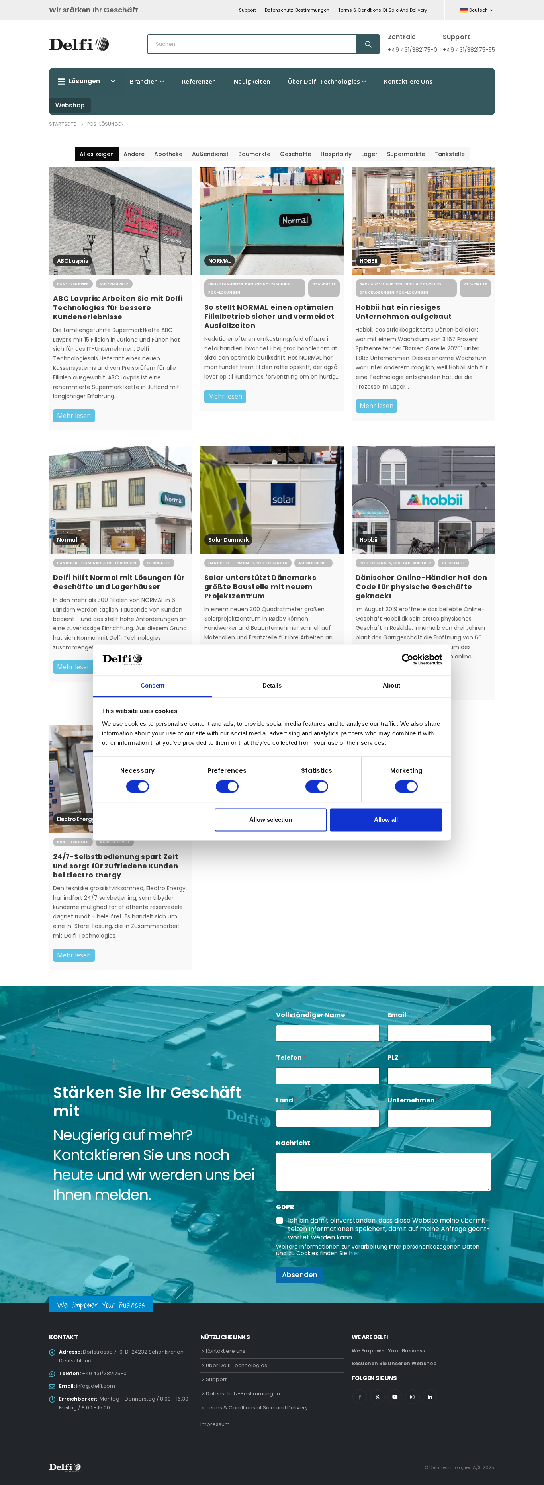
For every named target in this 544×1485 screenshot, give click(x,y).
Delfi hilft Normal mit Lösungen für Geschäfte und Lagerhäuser (119, 582)
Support (247, 10)
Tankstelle (449, 154)
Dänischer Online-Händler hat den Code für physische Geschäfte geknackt (421, 587)
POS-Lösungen (73, 283)
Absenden (299, 1275)
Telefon (291, 1057)
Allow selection (270, 819)
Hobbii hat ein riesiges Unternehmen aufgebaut (404, 312)
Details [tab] (272, 685)
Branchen (144, 81)
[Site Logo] (79, 44)
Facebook (359, 1396)
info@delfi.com (95, 1386)
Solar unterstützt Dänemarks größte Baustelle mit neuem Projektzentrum (260, 587)
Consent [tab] (152, 685)
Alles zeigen (97, 154)
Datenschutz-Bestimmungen (297, 10)
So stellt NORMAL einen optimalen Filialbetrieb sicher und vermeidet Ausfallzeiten (269, 316)
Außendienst (210, 154)
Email (399, 1015)
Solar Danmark (228, 540)
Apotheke (168, 154)
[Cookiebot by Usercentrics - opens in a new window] (407, 660)
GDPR (287, 1207)
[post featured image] (120, 221)
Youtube (394, 1396)
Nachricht (295, 1143)
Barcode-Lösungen (381, 283)
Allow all (386, 819)
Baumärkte (254, 154)
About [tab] (391, 685)
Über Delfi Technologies (324, 81)
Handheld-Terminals (268, 283)
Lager (369, 154)
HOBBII (368, 261)
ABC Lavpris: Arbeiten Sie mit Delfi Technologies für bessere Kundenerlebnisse (118, 308)
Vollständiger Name (312, 1015)
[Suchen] (367, 44)
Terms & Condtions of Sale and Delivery (382, 10)
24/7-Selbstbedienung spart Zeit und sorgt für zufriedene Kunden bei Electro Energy (115, 866)
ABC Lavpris (72, 261)
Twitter (377, 1396)
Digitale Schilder (423, 283)
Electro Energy (75, 819)
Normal (67, 540)
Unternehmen (413, 1100)
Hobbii (368, 540)
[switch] (227, 786)
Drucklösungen (225, 283)
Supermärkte (406, 154)
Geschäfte (295, 154)
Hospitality (336, 154)
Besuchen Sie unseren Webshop (394, 1363)
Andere (134, 154)
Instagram (412, 1396)
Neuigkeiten (252, 81)
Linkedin (430, 1396)
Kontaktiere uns (408, 81)
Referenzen (199, 81)
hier (354, 1253)
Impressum (215, 1424)
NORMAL (219, 261)
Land (286, 1100)
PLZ (395, 1057)
